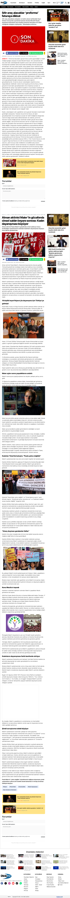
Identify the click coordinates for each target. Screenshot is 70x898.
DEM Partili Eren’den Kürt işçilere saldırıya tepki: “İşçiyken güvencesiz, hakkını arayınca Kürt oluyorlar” (62, 55)
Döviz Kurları (50, 881)
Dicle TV (4, 10)
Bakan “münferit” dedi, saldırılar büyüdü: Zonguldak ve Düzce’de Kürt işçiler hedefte (62, 62)
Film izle (26, 890)
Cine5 (61, 884)
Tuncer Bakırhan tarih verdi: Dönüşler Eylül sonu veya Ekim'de (63, 270)
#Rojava (5, 786)
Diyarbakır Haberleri (29, 877)
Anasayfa (3, 6)
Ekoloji (36, 890)
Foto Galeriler (18, 6)
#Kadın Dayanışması (32, 786)
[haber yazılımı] (60, 896)
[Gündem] (58, 15)
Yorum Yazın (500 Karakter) (8, 188)
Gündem (26, 881)
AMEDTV (4, 58)
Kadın (8, 214)
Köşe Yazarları (10, 6)
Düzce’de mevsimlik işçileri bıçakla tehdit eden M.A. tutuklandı (57, 46)
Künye (31, 6)
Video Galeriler (25, 6)
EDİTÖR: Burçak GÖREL (20, 262)
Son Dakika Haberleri (63, 882)
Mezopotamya (38, 881)
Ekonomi (9, 10)
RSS (10, 896)
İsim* (3, 183)
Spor (36, 877)
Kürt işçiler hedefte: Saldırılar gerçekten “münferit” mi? (54, 25)
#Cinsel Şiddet (22, 786)
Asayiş (25, 879)
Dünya (36, 882)
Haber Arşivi (61, 881)
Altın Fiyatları (50, 882)
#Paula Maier (13, 786)
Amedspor (37, 879)
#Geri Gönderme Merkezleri (9, 789)
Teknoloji (26, 884)
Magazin (26, 888)
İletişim (36, 6)
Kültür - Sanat (38, 884)
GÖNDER (43, 201)
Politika (26, 882)
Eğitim (36, 886)
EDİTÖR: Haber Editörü (32, 56)
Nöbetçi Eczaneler (51, 886)
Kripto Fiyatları (50, 884)
